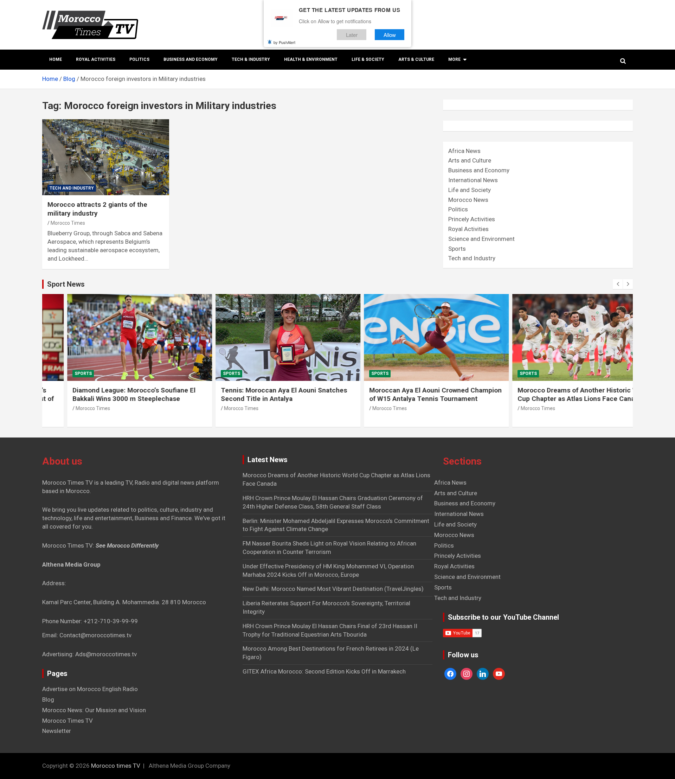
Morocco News (468, 199)
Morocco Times (68, 223)
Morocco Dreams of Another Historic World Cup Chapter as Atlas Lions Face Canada (559, 394)
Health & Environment (311, 59)
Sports (457, 248)
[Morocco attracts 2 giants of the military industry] (105, 157)
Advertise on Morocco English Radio (90, 688)
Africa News (464, 150)
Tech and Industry (72, 188)
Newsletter (56, 730)
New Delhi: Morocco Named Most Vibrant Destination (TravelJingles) (333, 588)
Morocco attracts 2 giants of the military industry (97, 208)
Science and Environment (481, 238)
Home (55, 59)
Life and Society (469, 189)
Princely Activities (471, 219)
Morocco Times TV (67, 720)
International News (473, 180)
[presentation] (618, 284)
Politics (139, 59)
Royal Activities (95, 59)
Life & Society (368, 59)
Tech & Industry (251, 59)
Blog (48, 699)
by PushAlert (284, 42)
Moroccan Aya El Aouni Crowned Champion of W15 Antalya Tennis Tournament (411, 394)
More (454, 59)
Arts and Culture (469, 160)
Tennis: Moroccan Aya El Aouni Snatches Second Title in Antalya (259, 394)
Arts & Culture (416, 59)
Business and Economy (190, 59)
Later (352, 34)
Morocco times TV (115, 765)
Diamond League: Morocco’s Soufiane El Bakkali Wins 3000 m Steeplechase (109, 394)
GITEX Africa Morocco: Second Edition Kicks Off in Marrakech (324, 671)
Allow (390, 34)
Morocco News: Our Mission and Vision (94, 710)
